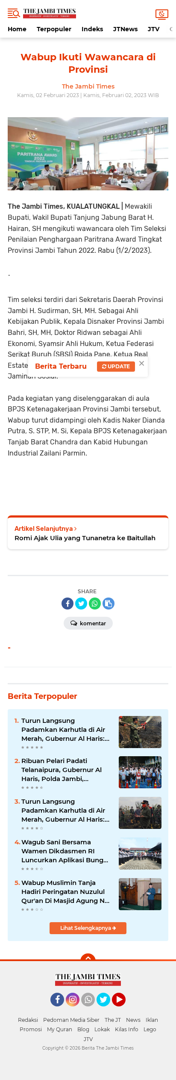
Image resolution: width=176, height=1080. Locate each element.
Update (118, 366)
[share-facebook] (67, 604)
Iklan (152, 1020)
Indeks (92, 29)
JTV (153, 29)
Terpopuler (54, 29)
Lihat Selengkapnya (86, 928)
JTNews (125, 29)
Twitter (107, 1010)
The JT (113, 1020)
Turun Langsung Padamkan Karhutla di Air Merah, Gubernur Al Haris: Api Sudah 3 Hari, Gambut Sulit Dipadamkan (63, 729)
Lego (150, 1029)
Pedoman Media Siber (71, 1020)
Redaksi (28, 1020)
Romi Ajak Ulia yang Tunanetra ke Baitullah (85, 538)
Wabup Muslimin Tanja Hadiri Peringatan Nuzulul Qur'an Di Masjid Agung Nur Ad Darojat (66, 892)
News (133, 1020)
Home (17, 29)
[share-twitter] (81, 604)
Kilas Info (126, 1029)
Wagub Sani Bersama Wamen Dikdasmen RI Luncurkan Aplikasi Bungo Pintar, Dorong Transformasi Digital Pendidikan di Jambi (64, 851)
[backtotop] (88, 961)
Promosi (31, 1029)
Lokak (102, 1029)
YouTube (124, 1010)
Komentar (92, 623)
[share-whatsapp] (95, 604)
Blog (83, 1029)
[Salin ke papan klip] (108, 604)
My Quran (59, 1029)
